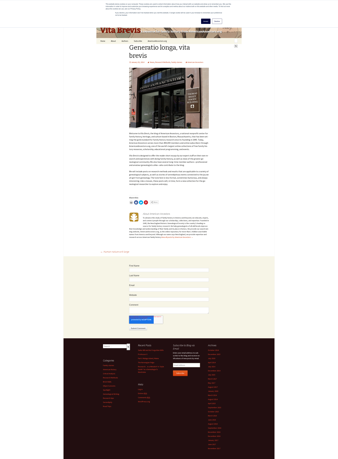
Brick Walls (107, 382)
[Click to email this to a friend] (131, 202)
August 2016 (213, 424)
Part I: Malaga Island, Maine (148, 358)
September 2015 (214, 407)
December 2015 (214, 354)
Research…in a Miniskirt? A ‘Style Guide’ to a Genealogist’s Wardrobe (151, 369)
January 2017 (213, 440)
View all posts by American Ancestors (177, 237)
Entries (142, 393)
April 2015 (212, 403)
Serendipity (107, 402)
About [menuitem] (113, 41)
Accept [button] (205, 21)
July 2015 (211, 375)
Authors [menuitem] (125, 41)
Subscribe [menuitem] (138, 41)
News (152, 62)
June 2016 (212, 420)
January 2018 (213, 391)
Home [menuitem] (102, 41)
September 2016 (214, 428)
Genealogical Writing (111, 394)
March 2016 (212, 415)
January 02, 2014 (137, 62)
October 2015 (213, 411)
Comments (144, 397)
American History (109, 369)
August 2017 (213, 387)
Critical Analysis (109, 373)
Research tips (108, 398)
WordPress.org (144, 401)
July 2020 (211, 358)
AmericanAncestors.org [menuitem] (157, 41)
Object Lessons (109, 386)
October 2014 (213, 350)
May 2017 (211, 383)
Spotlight (106, 390)
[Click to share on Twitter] (141, 202)
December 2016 (214, 436)
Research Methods (162, 62)
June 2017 (212, 444)
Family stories (176, 62)
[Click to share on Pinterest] (146, 202)
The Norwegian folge (146, 362)
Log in (140, 389)
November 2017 (214, 448)
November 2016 (214, 432)
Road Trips (107, 406)
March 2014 (212, 395)
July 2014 (211, 366)
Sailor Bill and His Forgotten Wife (151, 350)
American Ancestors (195, 62)
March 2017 (212, 379)
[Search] (236, 46)
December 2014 (214, 370)
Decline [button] (217, 21)
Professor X (142, 354)
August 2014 (213, 399)
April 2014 (212, 362)
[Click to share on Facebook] (136, 202)
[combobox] (236, 41)
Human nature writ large (114, 251)
